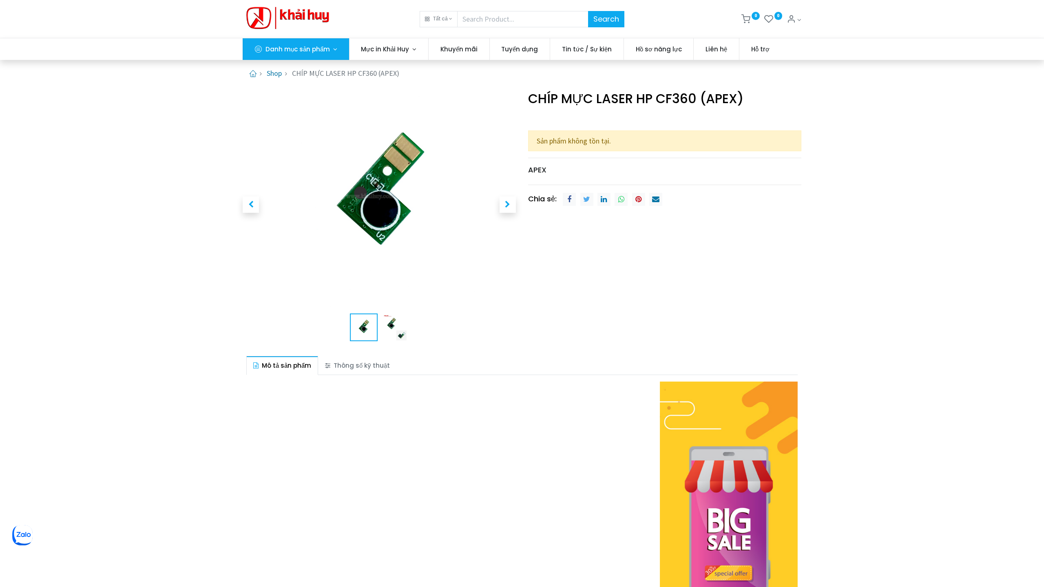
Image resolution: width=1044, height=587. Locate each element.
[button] (439, 19)
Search (606, 19)
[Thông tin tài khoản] (794, 20)
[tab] (282, 365)
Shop (274, 73)
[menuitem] (459, 49)
